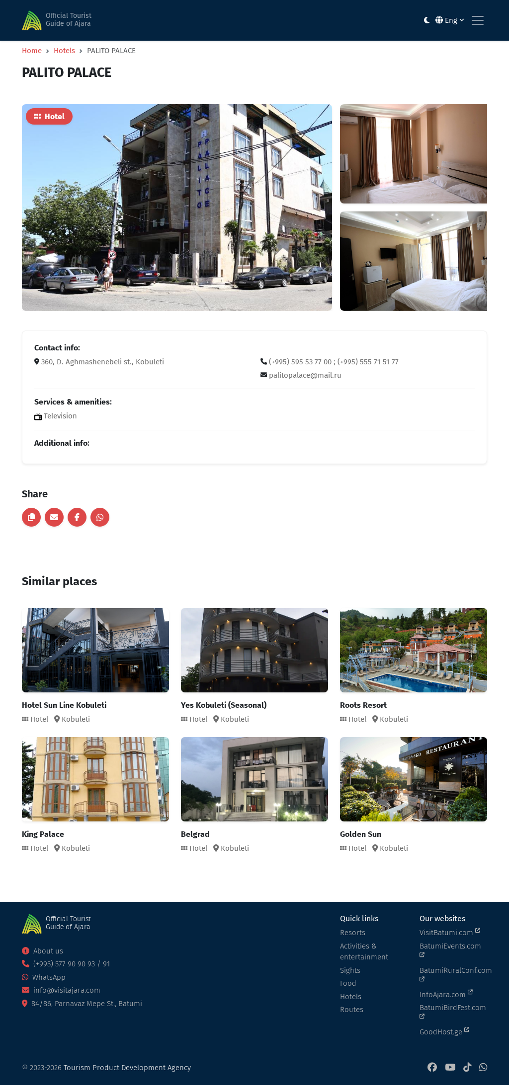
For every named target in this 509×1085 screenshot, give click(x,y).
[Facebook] (432, 1068)
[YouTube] (450, 1068)
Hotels (64, 50)
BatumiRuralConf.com (453, 970)
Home (32, 50)
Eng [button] (451, 20)
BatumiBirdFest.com (453, 1007)
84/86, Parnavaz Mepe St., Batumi (85, 1003)
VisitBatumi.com (447, 932)
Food (348, 983)
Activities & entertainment (364, 952)
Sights (350, 970)
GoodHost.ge (442, 1031)
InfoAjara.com (444, 994)
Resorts (352, 932)
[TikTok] (467, 1068)
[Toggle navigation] (477, 20)
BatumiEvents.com (450, 946)
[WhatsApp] (483, 1068)
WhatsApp (48, 977)
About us (47, 951)
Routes (351, 1009)
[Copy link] (31, 517)
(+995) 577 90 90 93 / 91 (70, 963)
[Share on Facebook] (77, 517)
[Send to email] (54, 517)
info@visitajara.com (65, 990)
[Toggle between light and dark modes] (426, 20)
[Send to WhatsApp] (99, 517)
